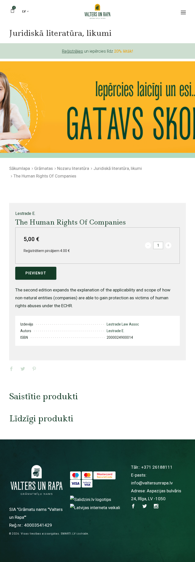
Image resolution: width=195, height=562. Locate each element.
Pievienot (35, 273)
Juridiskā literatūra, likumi (117, 168)
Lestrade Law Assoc (123, 324)
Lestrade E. (25, 213)
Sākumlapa (19, 168)
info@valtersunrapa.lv (152, 482)
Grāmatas (43, 168)
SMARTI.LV (68, 533)
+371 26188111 (157, 467)
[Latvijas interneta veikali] (95, 507)
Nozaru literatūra (73, 168)
